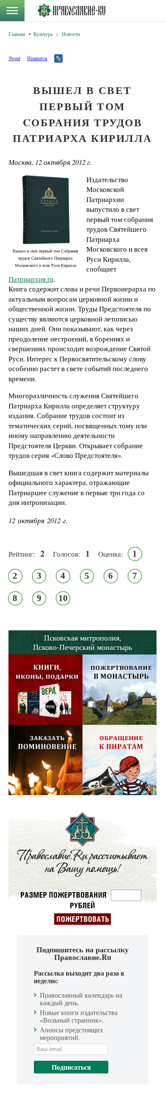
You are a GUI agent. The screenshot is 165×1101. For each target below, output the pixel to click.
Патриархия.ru (30, 279)
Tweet (14, 58)
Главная (16, 34)
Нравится (37, 58)
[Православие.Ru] (71, 10)
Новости (71, 34)
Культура (42, 34)
